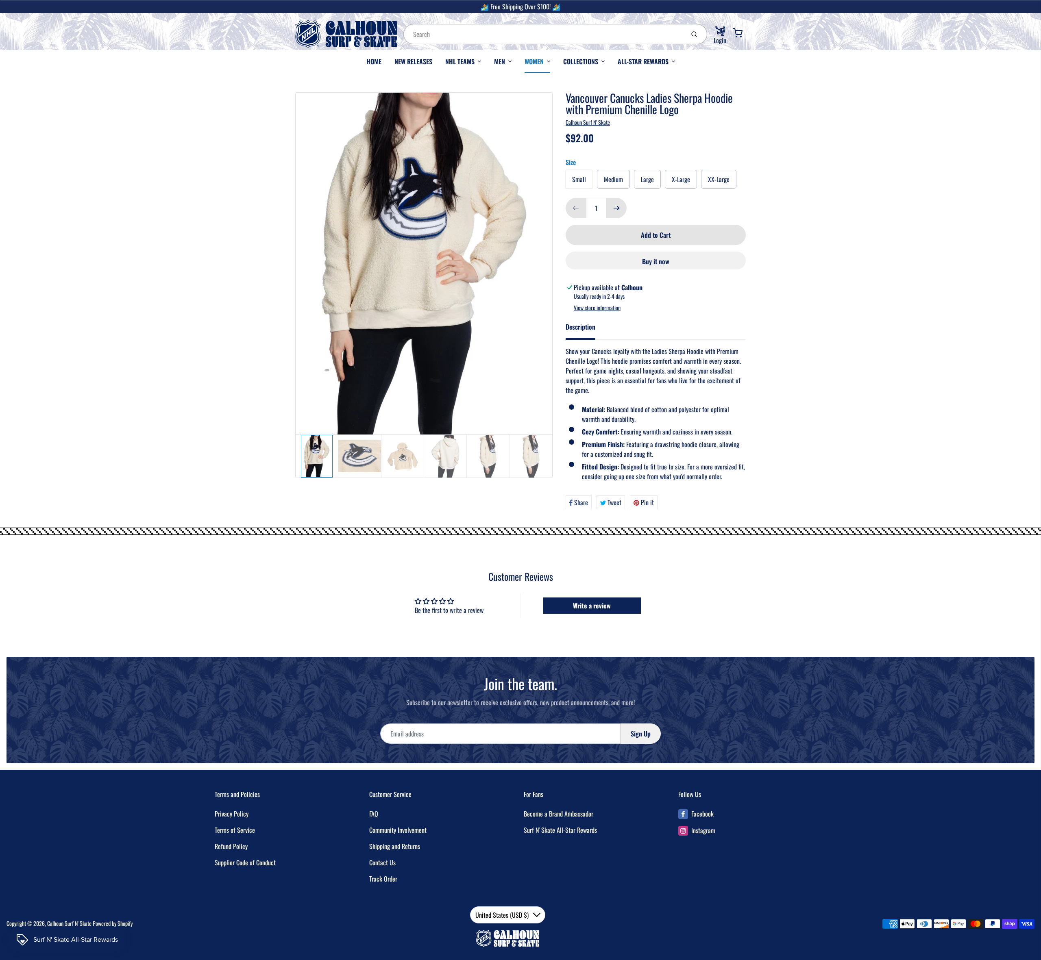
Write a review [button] (592, 605)
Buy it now (655, 261)
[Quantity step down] (576, 208)
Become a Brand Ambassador (558, 814)
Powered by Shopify (113, 923)
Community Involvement (398, 830)
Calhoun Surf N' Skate (588, 122)
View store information (597, 308)
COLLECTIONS (580, 61)
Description (580, 327)
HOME (373, 61)
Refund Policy (231, 846)
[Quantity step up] (616, 208)
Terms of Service (235, 830)
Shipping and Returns (394, 846)
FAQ (373, 814)
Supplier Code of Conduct (245, 862)
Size (571, 162)
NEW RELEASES (413, 61)
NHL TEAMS (460, 61)
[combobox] (543, 34)
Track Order (383, 879)
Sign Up (641, 733)
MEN (499, 61)
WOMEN (534, 61)
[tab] (585, 329)
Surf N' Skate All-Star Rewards (560, 830)
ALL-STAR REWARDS (643, 61)
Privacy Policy (231, 814)
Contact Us (382, 862)
